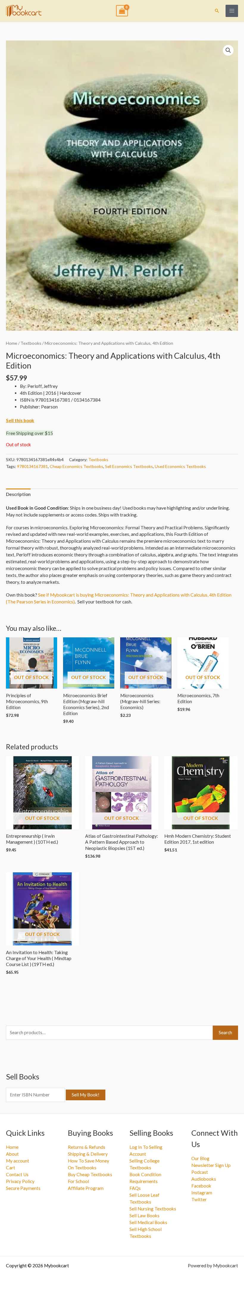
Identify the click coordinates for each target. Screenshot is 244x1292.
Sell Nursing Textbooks (152, 1208)
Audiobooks (203, 1179)
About (12, 1154)
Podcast (199, 1172)
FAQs (135, 1188)
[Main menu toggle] (232, 11)
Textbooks (31, 343)
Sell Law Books (144, 1215)
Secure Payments (23, 1188)
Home (11, 343)
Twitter (199, 1199)
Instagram (201, 1192)
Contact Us (17, 1174)
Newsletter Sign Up (211, 1165)
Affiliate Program (86, 1188)
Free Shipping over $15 (29, 433)
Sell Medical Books (148, 1222)
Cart (10, 1167)
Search (225, 1032)
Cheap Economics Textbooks (76, 466)
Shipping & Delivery (88, 1154)
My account (17, 1160)
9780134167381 (32, 466)
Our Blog (200, 1158)
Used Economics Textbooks (180, 466)
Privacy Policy (20, 1181)
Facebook (201, 1185)
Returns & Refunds (86, 1147)
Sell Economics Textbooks (129, 466)
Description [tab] (18, 494)
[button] (217, 10)
